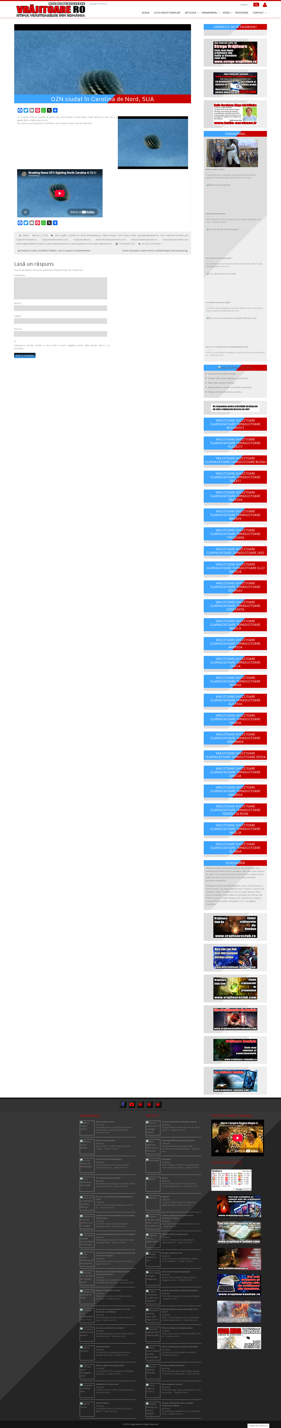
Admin (26, 235)
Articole (190, 12)
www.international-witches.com (111, 239)
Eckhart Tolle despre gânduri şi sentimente (228, 378)
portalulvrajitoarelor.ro (148, 235)
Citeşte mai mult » (178, 1130)
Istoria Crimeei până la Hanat (221, 373)
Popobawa (166, 1159)
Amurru (165, 1177)
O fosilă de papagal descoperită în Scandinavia (115, 1234)
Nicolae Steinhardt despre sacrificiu (224, 392)
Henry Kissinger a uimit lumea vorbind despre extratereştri (153, 250)
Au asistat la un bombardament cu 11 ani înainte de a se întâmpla (113, 1310)
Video (226, 12)
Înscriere (241, 12)
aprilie (64, 235)
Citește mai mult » (244, 177)
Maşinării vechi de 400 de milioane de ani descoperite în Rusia (113, 1273)
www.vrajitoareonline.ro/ (58, 243)
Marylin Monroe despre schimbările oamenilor (230, 387)
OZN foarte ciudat (127, 235)
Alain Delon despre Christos (221, 382)
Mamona (165, 1196)
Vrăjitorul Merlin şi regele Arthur (175, 1234)
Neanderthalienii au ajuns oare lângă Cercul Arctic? (180, 1310)
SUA (162, 235)
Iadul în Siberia (102, 1402)
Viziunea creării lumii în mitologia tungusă (179, 1121)
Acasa (145, 12)
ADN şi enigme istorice (215, 169)
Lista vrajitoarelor (167, 12)
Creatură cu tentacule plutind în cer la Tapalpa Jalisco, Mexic (115, 1216)
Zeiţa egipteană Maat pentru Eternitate (178, 1140)
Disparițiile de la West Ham (107, 1384)
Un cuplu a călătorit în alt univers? (110, 1327)
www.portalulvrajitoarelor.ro (144, 239)
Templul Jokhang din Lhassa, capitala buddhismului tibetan (177, 1404)
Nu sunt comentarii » (152, 243)
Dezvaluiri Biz (239, 367)
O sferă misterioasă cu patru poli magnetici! (180, 1290)
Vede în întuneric (103, 1346)
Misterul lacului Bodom (215, 213)
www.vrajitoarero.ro (102, 243)
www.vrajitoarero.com (81, 243)
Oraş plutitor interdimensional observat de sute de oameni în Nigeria (115, 1254)
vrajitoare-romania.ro (26, 239)
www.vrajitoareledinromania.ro (31, 243)
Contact (258, 12)
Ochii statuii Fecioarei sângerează (176, 1271)
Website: (18, 329)
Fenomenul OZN (127, 243)
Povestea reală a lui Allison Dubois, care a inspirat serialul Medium (55, 250)
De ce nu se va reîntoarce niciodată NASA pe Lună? (227, 346)
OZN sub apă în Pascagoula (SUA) (110, 1365)
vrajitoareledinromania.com (55, 239)
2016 (57, 235)
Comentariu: (20, 275)
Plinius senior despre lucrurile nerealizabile (180, 1346)
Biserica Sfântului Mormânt (173, 1365)
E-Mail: (17, 316)
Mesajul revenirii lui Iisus (172, 1252)
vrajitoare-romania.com (177, 235)
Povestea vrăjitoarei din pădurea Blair (177, 1327)
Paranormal (209, 12)
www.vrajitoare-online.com (175, 239)
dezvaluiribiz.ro (94, 235)
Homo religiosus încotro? (172, 1384)
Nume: (17, 303)
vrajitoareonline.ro (82, 239)
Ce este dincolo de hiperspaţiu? (219, 258)
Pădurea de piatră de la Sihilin (108, 1290)
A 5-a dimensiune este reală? (218, 302)
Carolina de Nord (76, 235)
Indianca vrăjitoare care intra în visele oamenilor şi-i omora (177, 1216)
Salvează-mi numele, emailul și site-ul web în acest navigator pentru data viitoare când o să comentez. (61, 347)
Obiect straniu (109, 235)
